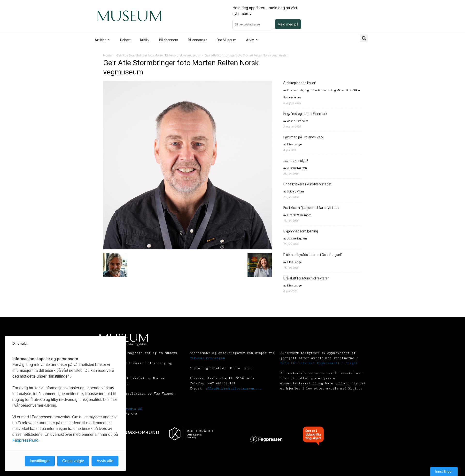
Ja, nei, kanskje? (295, 161)
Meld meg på (288, 24)
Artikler (100, 40)
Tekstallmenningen (207, 358)
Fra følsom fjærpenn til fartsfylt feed (311, 208)
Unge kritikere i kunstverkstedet (307, 184)
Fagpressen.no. (25, 440)
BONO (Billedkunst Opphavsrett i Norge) (318, 363)
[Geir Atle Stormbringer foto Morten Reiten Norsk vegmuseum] (187, 248)
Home (107, 55)
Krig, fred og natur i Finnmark (305, 114)
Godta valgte (73, 461)
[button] (364, 38)
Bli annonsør (197, 40)
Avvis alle (105, 461)
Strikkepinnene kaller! (299, 83)
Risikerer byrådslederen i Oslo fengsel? (312, 255)
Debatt (125, 40)
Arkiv (250, 40)
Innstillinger (444, 471)
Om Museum (226, 40)
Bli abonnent (168, 40)
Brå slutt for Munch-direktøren (306, 278)
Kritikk (144, 40)
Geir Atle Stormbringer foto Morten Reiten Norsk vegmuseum (158, 55)
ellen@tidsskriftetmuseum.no (234, 388)
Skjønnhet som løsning (300, 231)
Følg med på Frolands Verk (303, 137)
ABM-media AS (130, 409)
